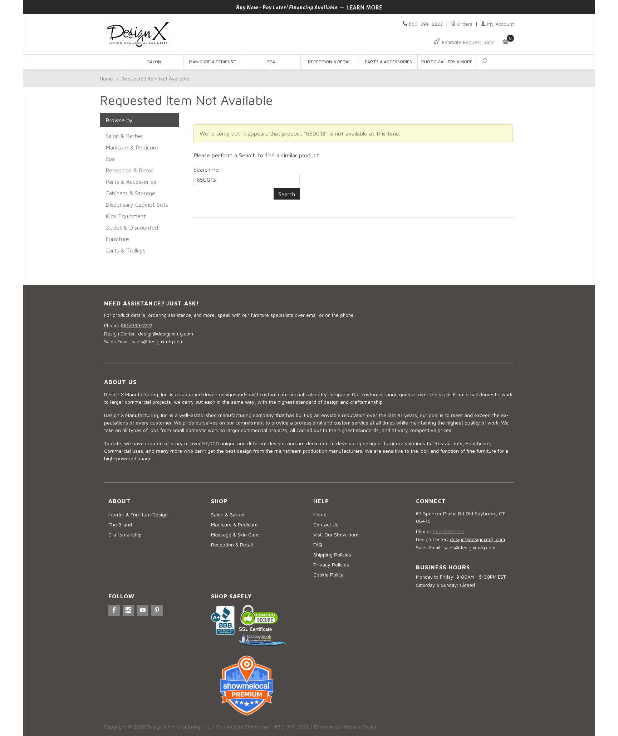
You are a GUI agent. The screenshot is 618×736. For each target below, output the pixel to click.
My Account (500, 24)
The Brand (120, 524)
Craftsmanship (125, 534)
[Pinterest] (157, 610)
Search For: (208, 169)
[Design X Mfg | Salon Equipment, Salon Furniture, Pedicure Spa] (204, 34)
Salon (154, 61)
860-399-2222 (426, 24)
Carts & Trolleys (126, 250)
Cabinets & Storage (130, 193)
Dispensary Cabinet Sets (137, 204)
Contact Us (325, 524)
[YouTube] (142, 610)
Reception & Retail (330, 61)
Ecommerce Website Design (346, 726)
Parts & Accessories (388, 61)
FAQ (317, 544)
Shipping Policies (332, 554)
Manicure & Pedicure (212, 61)
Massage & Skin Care (235, 534)
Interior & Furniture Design (138, 514)
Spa (271, 61)
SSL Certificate (255, 629)
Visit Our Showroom (335, 534)
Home (106, 78)
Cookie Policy (328, 574)
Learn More (364, 7)
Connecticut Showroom (242, 726)
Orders (464, 24)
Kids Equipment (126, 216)
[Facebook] (114, 610)
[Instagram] (128, 610)
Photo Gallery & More (446, 61)
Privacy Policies (331, 564)
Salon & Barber (124, 136)
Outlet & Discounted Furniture (132, 233)
